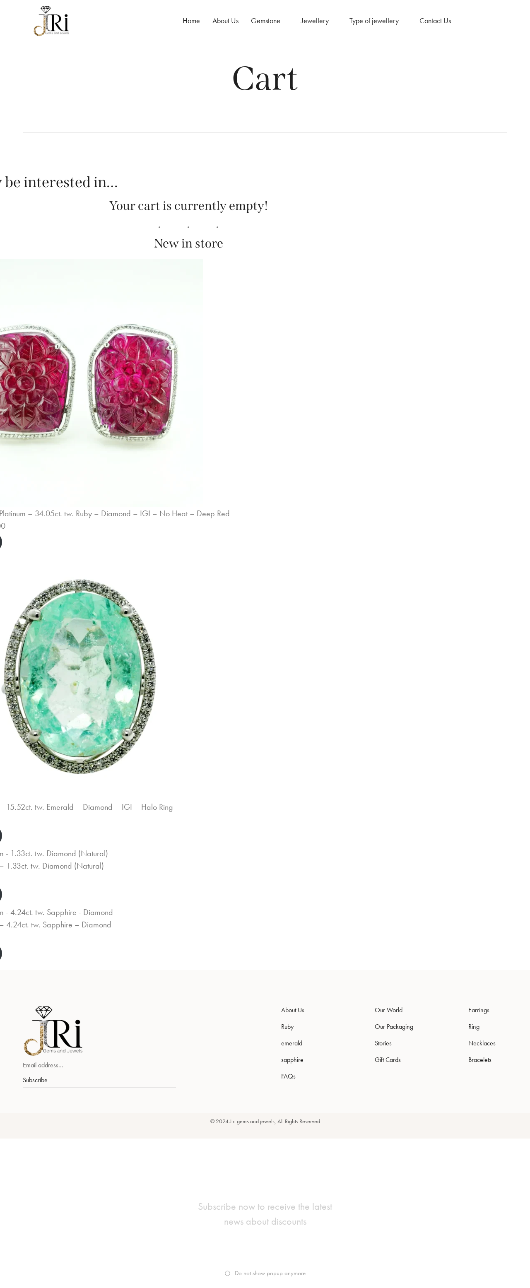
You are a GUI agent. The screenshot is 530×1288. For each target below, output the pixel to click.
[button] (265, 1273)
